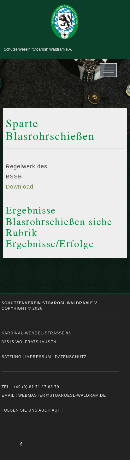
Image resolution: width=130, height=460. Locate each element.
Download (19, 186)
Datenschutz (70, 357)
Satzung (11, 357)
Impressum (38, 357)
